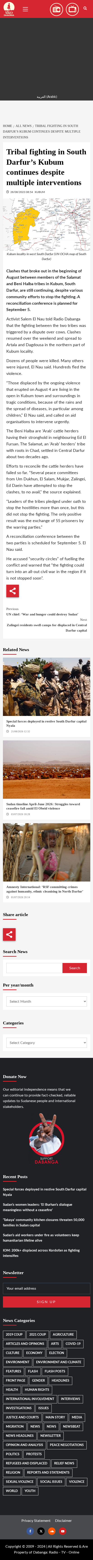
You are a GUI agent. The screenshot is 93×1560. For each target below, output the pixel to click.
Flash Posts (55, 1371)
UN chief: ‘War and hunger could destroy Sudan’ (42, 611)
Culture (12, 1353)
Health (12, 1390)
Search (74, 968)
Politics (12, 1454)
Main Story (55, 1417)
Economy (34, 1353)
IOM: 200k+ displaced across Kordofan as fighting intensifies (41, 1253)
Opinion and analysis (24, 1445)
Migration (15, 1426)
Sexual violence (19, 1481)
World (12, 1491)
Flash (33, 1371)
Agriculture (63, 1334)
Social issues (51, 1481)
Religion (13, 1472)
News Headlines (20, 1435)
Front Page (15, 1380)
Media (77, 1417)
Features (13, 1371)
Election (56, 1353)
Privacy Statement (36, 1521)
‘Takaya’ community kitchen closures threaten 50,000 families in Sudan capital (43, 1222)
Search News (15, 951)
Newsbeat (71, 1426)
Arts (55, 1344)
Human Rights (37, 1390)
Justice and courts (22, 1417)
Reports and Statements (48, 1472)
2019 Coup (14, 1334)
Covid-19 (73, 1344)
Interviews (70, 1399)
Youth (30, 1491)
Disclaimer (63, 1521)
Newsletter (50, 1435)
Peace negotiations (67, 1445)
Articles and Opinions (25, 1344)
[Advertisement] (46, 46)
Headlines (60, 1380)
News (35, 1426)
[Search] (85, 8)
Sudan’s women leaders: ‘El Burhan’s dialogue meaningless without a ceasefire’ (37, 1207)
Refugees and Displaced (26, 1463)
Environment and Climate (58, 1362)
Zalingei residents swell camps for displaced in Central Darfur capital (47, 625)
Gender (38, 1380)
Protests (34, 1454)
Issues (43, 1408)
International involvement (30, 1399)
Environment (17, 1362)
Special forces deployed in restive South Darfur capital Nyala (44, 1192)
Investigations (19, 1408)
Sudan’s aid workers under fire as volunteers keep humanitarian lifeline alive (41, 1238)
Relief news (64, 1463)
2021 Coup (37, 1334)
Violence (76, 1481)
